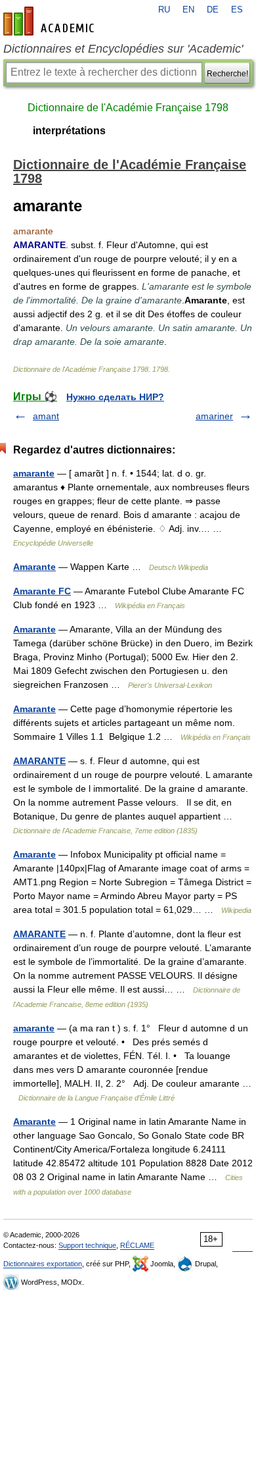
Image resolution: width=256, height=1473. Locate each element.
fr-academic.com (50, 21)
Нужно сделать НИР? (115, 397)
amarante (33, 473)
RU (164, 9)
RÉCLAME (137, 1245)
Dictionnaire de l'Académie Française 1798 (128, 107)
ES (237, 9)
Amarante (34, 566)
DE (213, 9)
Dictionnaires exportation (42, 1264)
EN (188, 9)
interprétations (69, 130)
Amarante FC (42, 591)
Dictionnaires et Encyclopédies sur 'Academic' (123, 48)
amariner (214, 416)
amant (46, 416)
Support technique (87, 1245)
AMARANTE (39, 761)
